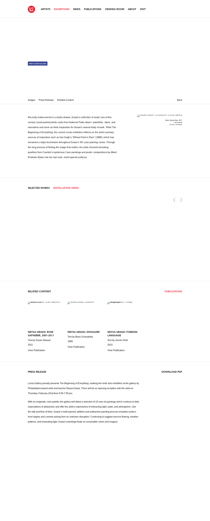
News (76, 9)
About (132, 9)
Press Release (46, 100)
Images (31, 100)
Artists (45, 9)
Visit (143, 9)
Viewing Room (114, 9)
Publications (92, 9)
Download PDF (172, 371)
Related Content (65, 100)
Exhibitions (62, 9)
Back (179, 100)
